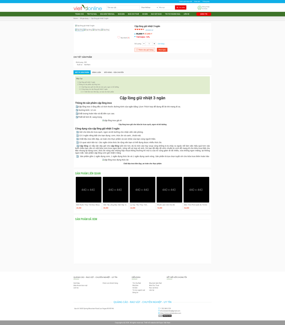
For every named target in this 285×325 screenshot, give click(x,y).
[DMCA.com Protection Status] (165, 315)
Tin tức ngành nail (172, 14)
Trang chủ (79, 14)
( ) (125, 38)
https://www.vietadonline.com (170, 313)
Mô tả (82, 72)
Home (75, 18)
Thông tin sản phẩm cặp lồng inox (88, 84)
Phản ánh (197, 1)
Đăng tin (203, 14)
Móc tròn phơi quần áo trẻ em (195, 205)
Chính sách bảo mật (185, 1)
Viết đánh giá (149, 30)
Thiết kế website (150, 323)
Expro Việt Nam (164, 323)
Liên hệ (186, 14)
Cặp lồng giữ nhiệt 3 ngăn (86, 82)
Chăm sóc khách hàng (110, 283)
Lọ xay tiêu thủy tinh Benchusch (138, 205)
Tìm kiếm (181, 7)
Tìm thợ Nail (92, 14)
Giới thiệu (76, 283)
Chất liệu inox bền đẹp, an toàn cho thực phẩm (97, 92)
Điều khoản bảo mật (80, 285)
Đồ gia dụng (84, 18)
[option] (89, 194)
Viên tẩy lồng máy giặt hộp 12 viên (114, 205)
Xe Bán (145, 14)
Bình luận (96, 72)
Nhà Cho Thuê (133, 14)
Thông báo (206, 1)
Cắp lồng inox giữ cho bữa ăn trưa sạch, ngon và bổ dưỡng (99, 87)
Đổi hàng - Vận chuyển (114, 72)
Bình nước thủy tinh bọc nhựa (88, 205)
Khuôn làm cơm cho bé (166, 205)
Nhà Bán (121, 14)
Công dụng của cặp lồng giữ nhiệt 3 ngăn (93, 89)
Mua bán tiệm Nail (107, 14)
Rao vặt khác (156, 14)
